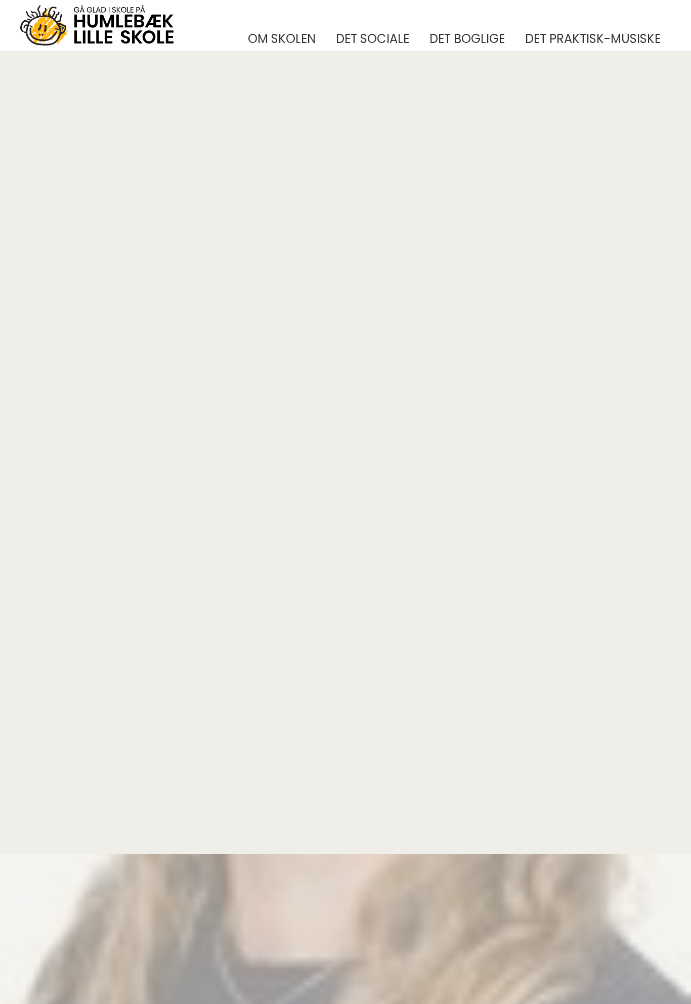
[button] (282, 39)
